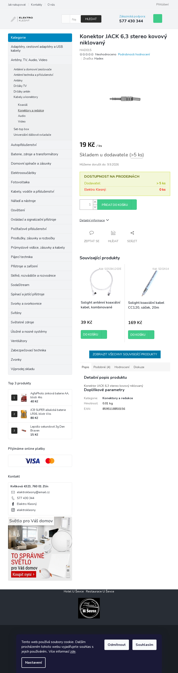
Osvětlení (18, 210)
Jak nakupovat (17, 5)
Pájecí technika (22, 257)
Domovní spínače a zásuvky (31, 163)
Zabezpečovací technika (28, 350)
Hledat (91, 19)
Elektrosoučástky (23, 173)
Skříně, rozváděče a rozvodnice (33, 275)
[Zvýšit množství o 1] (95, 202)
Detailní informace (92, 220)
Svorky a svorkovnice (26, 303)
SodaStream (20, 285)
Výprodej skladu (23, 369)
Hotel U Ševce (74, 591)
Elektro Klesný (27, 504)
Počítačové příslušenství (28, 229)
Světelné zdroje (22, 322)
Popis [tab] (85, 367)
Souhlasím (144, 644)
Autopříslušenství (23, 145)
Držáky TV (20, 86)
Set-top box (21, 129)
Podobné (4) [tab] (102, 367)
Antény (18, 81)
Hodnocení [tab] (122, 367)
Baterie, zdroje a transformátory (34, 154)
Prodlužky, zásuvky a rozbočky (33, 238)
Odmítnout (117, 644)
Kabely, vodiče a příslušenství (32, 191)
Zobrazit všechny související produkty (125, 354)
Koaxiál (23, 105)
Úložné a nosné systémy (29, 331)
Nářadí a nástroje (23, 201)
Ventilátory (19, 341)
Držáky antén (22, 92)
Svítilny (16, 313)
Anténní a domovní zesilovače (32, 69)
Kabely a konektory (26, 97)
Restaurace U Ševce (100, 591)
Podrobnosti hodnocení (134, 54)
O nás (51, 5)
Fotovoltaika (20, 182)
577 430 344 (25, 498)
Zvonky (16, 359)
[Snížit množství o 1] (95, 207)
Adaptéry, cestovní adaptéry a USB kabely (37, 49)
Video (22, 122)
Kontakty (36, 5)
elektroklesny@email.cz (33, 492)
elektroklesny (26, 510)
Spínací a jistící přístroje (27, 294)
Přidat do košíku (115, 205)
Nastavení (33, 662)
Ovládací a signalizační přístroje (33, 219)
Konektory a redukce (31, 110)
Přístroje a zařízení (24, 266)
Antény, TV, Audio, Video (29, 60)
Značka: (93, 58)
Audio (22, 116)
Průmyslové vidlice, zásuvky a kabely (38, 247)
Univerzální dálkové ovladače (32, 135)
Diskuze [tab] (139, 367)
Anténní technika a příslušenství (33, 75)
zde (73, 651)
